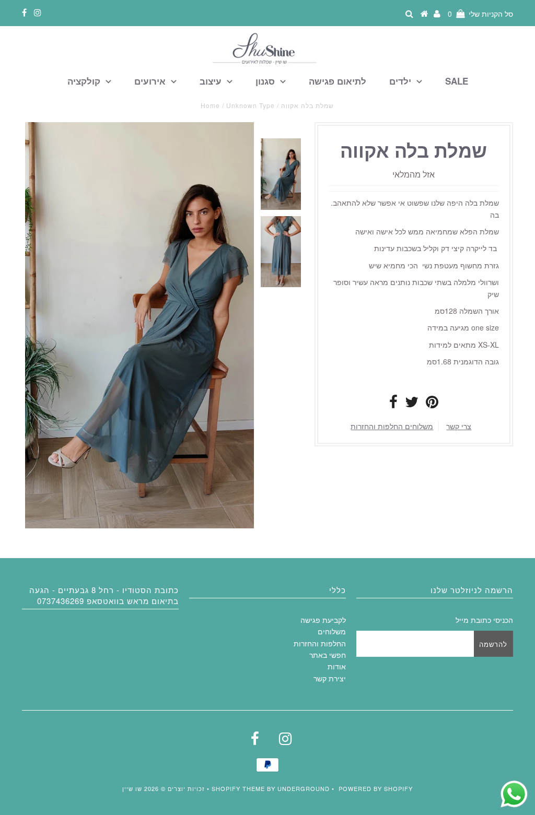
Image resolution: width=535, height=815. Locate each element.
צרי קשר (458, 426)
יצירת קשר (329, 678)
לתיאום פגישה (337, 81)
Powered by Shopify (376, 788)
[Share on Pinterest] (432, 404)
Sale (456, 81)
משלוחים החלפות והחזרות (392, 426)
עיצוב (211, 81)
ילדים (400, 81)
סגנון (265, 81)
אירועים (150, 81)
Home (210, 105)
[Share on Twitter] (411, 404)
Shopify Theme (238, 788)
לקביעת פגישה (323, 620)
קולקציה (83, 81)
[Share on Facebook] (393, 404)
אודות (337, 666)
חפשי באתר (327, 654)
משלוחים (332, 631)
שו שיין (132, 788)
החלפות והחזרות (320, 643)
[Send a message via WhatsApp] (514, 794)
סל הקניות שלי (480, 13)
